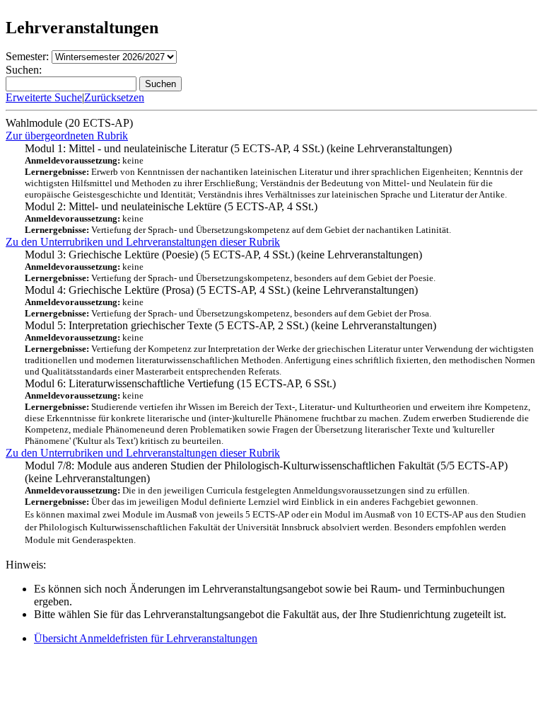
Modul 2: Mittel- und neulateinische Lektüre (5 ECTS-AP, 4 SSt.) (238, 217)
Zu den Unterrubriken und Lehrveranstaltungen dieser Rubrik (143, 242)
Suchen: (24, 70)
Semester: (27, 56)
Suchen (160, 84)
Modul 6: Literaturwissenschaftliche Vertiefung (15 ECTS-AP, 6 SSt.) (277, 411)
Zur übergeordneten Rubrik (67, 136)
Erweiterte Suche (44, 97)
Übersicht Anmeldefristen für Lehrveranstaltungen (145, 638)
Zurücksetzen (114, 97)
